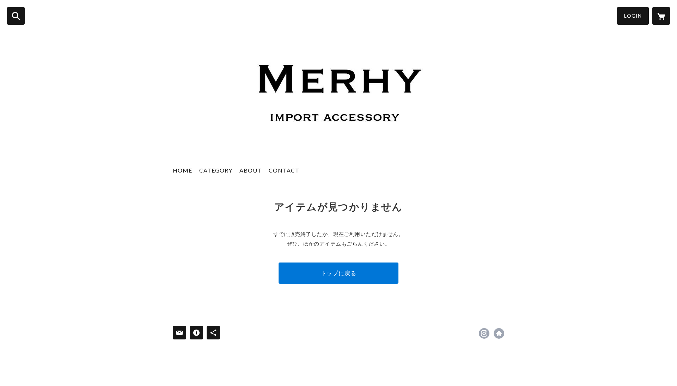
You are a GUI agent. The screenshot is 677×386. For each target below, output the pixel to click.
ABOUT (250, 170)
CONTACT (284, 170)
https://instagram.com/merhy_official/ (484, 333)
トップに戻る (338, 273)
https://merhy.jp (499, 333)
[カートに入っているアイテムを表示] (661, 16)
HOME (182, 170)
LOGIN (633, 16)
